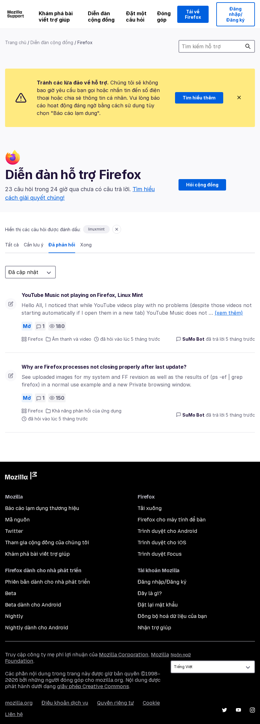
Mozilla (21, 477)
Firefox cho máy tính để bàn (172, 520)
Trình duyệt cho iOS (162, 543)
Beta (10, 593)
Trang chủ (15, 42)
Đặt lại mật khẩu (158, 605)
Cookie (151, 703)
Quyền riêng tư (115, 703)
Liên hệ (14, 714)
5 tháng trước (240, 339)
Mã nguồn (17, 520)
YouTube (238, 710)
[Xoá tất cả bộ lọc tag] (116, 229)
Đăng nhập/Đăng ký (235, 14)
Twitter (14, 531)
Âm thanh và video (71, 339)
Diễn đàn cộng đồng (101, 16)
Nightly (14, 616)
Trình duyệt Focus (160, 554)
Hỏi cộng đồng (202, 184)
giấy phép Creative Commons (93, 686)
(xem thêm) (229, 313)
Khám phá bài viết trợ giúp (56, 16)
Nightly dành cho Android (36, 628)
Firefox (35, 339)
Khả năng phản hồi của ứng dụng (86, 410)
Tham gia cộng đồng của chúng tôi (47, 543)
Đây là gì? (150, 593)
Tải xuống (150, 508)
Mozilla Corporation (123, 655)
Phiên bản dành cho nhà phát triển (47, 582)
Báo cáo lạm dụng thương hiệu (42, 508)
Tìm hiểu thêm (199, 97)
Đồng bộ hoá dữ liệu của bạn (172, 616)
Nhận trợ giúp (154, 628)
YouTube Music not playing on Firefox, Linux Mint (82, 295)
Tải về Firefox (193, 14)
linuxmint (96, 229)
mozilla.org (19, 703)
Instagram (252, 710)
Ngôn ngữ (181, 655)
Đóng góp (164, 16)
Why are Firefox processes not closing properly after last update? (104, 367)
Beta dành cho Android (33, 605)
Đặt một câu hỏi (136, 16)
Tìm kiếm (248, 46)
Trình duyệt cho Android (167, 531)
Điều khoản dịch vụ (65, 703)
